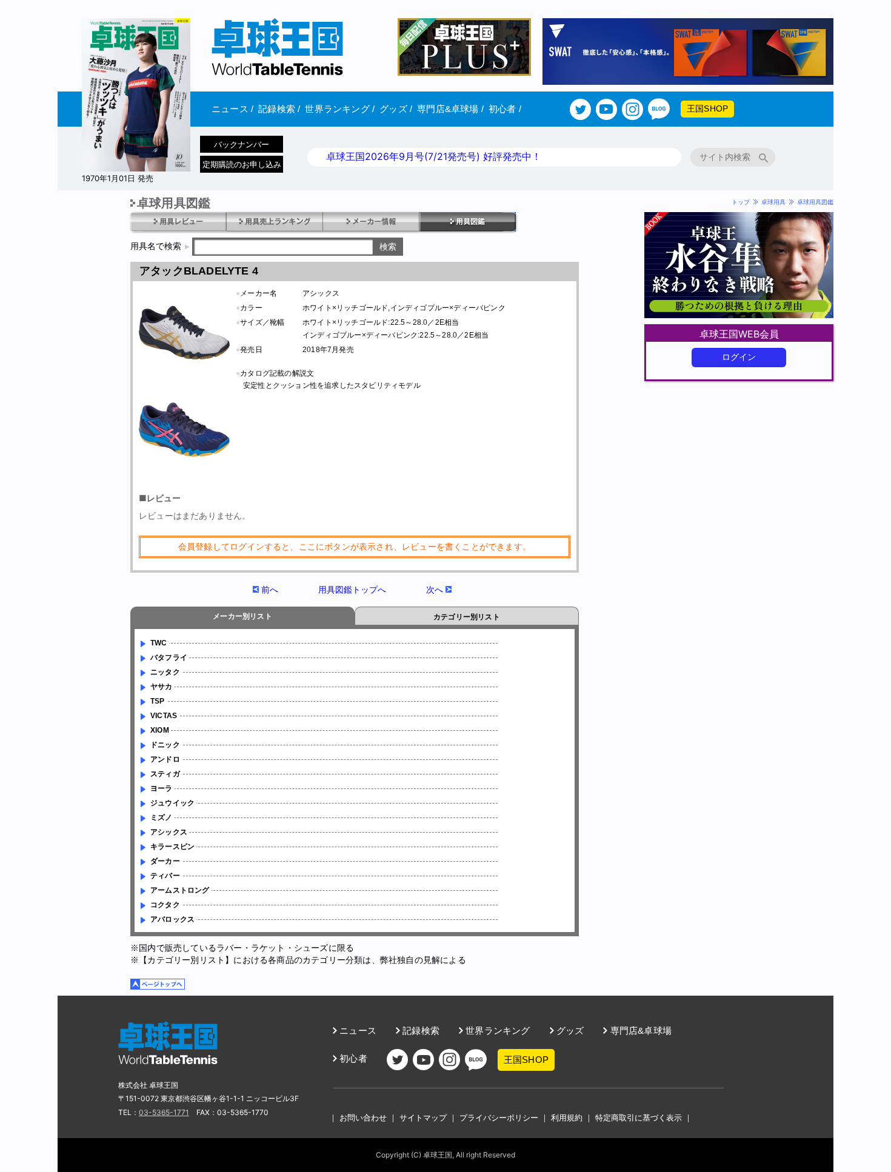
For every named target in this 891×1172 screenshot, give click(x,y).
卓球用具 (773, 201)
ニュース (232, 109)
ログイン (739, 357)
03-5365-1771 (164, 1112)
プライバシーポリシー (498, 1117)
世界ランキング (340, 109)
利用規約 (566, 1117)
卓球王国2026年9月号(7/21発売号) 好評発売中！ (433, 156)
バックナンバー (241, 144)
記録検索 (279, 109)
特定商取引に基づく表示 (638, 1117)
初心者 (505, 109)
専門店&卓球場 (450, 109)
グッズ (395, 109)
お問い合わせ (363, 1117)
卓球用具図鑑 (815, 201)
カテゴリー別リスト (466, 617)
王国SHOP (707, 108)
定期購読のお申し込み (241, 164)
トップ (741, 201)
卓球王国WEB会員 (739, 334)
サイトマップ (423, 1117)
